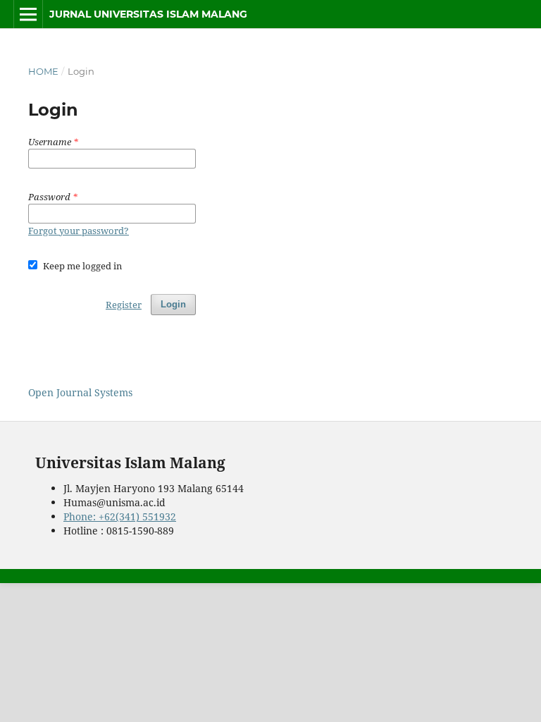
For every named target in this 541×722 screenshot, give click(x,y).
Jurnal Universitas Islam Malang (148, 14)
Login (173, 304)
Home (43, 71)
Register (124, 304)
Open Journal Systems (80, 392)
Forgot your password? (78, 230)
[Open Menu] (28, 14)
